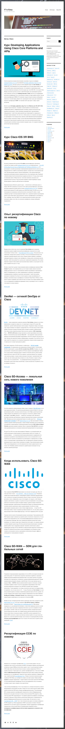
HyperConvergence (51, 90)
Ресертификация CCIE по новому (26, 252)
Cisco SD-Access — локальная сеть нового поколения (23, 378)
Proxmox (49, 104)
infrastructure (50, 92)
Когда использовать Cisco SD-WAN (23, 462)
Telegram (55, 110)
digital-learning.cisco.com (25, 420)
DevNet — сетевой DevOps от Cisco (22, 297)
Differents (49, 133)
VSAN (49, 115)
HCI (54, 88)
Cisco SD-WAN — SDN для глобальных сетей (26, 493)
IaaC (58, 90)
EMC (55, 84)
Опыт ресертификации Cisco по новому (22, 215)
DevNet (5, 322)
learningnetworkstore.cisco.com (10, 82)
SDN (53, 106)
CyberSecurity (50, 131)
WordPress (49, 117)
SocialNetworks (50, 108)
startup (57, 108)
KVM (48, 97)
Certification (50, 75)
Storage (49, 110)
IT (55, 95)
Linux (53, 97)
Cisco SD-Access (36, 408)
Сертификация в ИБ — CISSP (10, 701)
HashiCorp (49, 88)
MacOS (49, 99)
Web (53, 115)
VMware (56, 112)
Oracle (49, 139)
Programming (55, 101)
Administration (50, 68)
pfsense (49, 101)
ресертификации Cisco (20, 676)
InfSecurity (50, 95)
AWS (53, 70)
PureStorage (56, 104)
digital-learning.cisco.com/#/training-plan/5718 (23, 604)
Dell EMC (56, 79)
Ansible (49, 70)
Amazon (57, 68)
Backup (49, 72)
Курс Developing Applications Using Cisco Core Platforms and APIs (23, 48)
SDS (57, 106)
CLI (48, 77)
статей (11, 620)
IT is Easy (8, 9)
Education (49, 84)
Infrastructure (50, 137)
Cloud (52, 77)
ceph (53, 72)
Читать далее (7, 127)
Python (49, 106)
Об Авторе (52, 10)
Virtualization (50, 112)
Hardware (54, 86)
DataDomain (50, 79)
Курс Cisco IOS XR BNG (18, 137)
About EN (58, 10)
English (49, 86)
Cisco (25, 663)
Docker (55, 81)
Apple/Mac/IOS (50, 128)
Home (46, 10)
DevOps (49, 81)
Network (54, 99)
